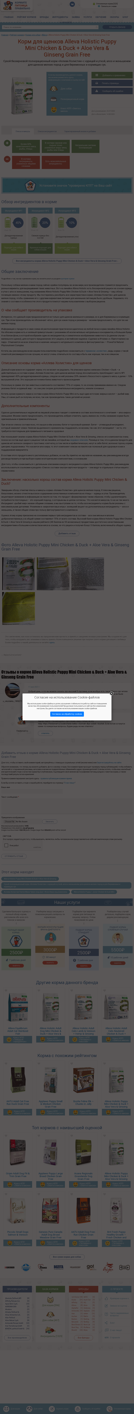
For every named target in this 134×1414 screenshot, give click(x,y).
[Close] (111, 693)
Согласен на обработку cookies (67, 714)
